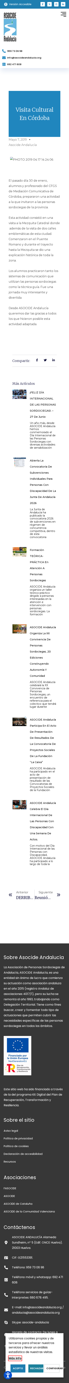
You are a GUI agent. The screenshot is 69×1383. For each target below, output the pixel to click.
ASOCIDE (9, 1196)
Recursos (10, 1161)
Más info (15, 1358)
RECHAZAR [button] (36, 1368)
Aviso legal (11, 1131)
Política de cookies (16, 1146)
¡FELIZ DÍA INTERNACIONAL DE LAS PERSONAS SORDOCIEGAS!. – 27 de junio (43, 404)
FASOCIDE (10, 1188)
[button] (42, 4)
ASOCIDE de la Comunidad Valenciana (29, 1211)
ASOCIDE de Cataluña (18, 1204)
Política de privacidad (18, 1138)
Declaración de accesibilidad (23, 1154)
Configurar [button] (52, 1368)
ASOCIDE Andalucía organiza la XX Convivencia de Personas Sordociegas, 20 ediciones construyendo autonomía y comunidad (43, 652)
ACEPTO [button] (18, 1368)
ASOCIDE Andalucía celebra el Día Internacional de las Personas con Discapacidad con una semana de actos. (43, 821)
